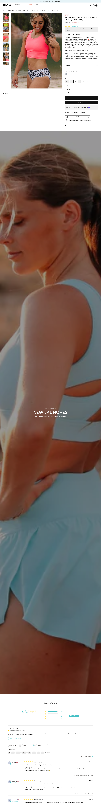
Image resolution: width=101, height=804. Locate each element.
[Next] (65, 1)
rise (42, 752)
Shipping (67, 112)
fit (9, 752)
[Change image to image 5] (6, 56)
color (13, 752)
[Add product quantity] (70, 92)
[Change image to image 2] (6, 27)
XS (67, 82)
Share (68, 125)
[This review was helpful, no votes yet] (88, 775)
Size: (67, 78)
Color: (71, 71)
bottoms (24, 752)
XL (83, 82)
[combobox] (28, 745)
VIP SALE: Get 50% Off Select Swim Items (19, 11)
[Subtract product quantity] (66, 92)
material (18, 752)
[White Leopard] (66, 74)
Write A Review (74, 716)
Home (5, 11)
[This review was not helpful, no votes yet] (91, 775)
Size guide (70, 86)
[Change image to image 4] (6, 47)
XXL (88, 82)
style (29, 752)
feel (38, 752)
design (33, 752)
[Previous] (36, 1)
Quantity (68, 89)
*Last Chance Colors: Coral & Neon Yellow (76, 50)
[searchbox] (13, 745)
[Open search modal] (90, 5)
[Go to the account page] (93, 5)
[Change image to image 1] (6, 17)
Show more (47, 753)
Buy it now (81, 102)
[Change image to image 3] (6, 37)
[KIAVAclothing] (7, 5)
